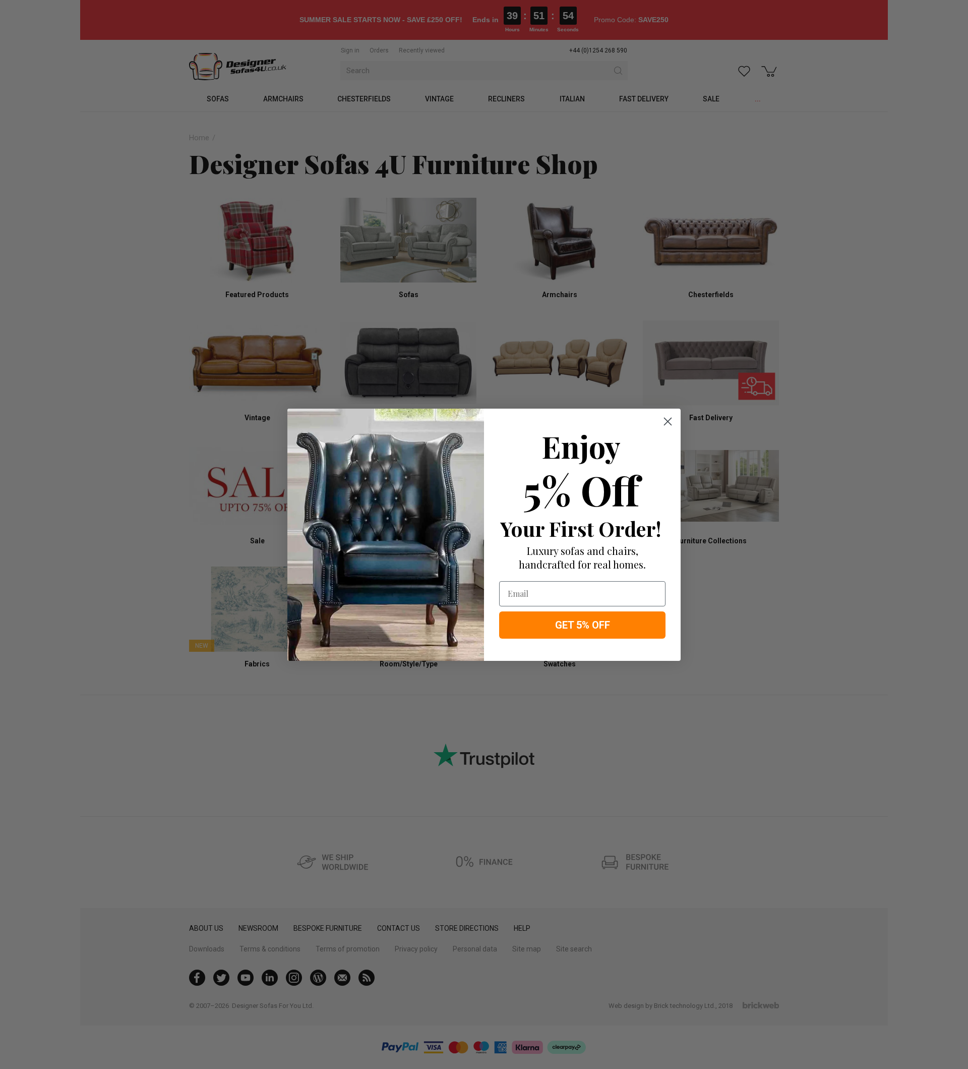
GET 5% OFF (582, 625)
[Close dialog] (668, 421)
